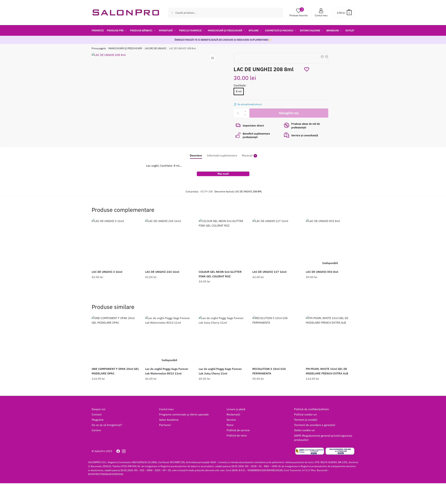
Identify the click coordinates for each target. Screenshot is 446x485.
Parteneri (165, 425)
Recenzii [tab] (247, 155)
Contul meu (321, 15)
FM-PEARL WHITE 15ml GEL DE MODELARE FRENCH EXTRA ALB (327, 371)
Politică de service (238, 430)
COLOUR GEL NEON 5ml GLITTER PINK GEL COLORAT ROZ (220, 274)
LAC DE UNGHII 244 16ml (162, 272)
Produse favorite (299, 15)
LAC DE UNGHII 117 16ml (269, 272)
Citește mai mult (330, 289)
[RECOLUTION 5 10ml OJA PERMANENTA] (276, 340)
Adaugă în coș (116, 289)
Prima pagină (99, 48)
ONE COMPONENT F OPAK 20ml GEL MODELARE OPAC (115, 371)
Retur (230, 425)
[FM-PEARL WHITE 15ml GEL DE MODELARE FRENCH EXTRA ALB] (330, 340)
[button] (212, 58)
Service (231, 419)
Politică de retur (237, 435)
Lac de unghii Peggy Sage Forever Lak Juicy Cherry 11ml (220, 371)
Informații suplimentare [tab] (222, 155)
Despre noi (98, 409)
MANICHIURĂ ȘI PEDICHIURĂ (125, 48)
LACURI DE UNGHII (155, 48)
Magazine (98, 419)
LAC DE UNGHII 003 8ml (322, 272)
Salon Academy (169, 419)
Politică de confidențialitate (311, 409)
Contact (97, 414)
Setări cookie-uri (304, 430)
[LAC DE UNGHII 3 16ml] (116, 243)
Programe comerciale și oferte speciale (184, 414)
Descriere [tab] (196, 155)
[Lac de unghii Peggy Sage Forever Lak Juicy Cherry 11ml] (223, 340)
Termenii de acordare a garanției (314, 425)
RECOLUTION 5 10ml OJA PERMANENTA (269, 371)
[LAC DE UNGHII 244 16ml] (169, 243)
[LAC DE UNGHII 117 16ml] (276, 243)
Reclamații (233, 414)
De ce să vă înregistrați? (107, 425)
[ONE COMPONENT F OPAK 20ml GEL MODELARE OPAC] (116, 340)
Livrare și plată (236, 409)
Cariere (96, 430)
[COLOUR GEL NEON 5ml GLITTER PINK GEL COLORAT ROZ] (223, 243)
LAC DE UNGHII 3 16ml (107, 272)
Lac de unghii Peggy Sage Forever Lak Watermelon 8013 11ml (166, 371)
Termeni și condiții (305, 419)
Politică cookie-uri (305, 414)
